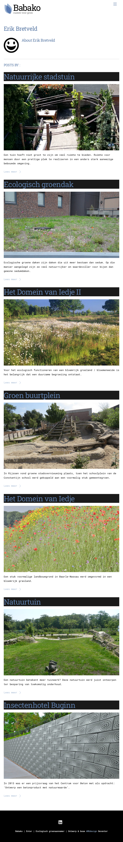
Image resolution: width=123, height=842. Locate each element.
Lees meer (10, 171)
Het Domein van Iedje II (42, 292)
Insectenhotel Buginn (39, 705)
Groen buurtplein (32, 395)
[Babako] (22, 12)
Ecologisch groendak (39, 184)
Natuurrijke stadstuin (39, 76)
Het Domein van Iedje (39, 498)
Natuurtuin (22, 602)
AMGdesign (91, 831)
